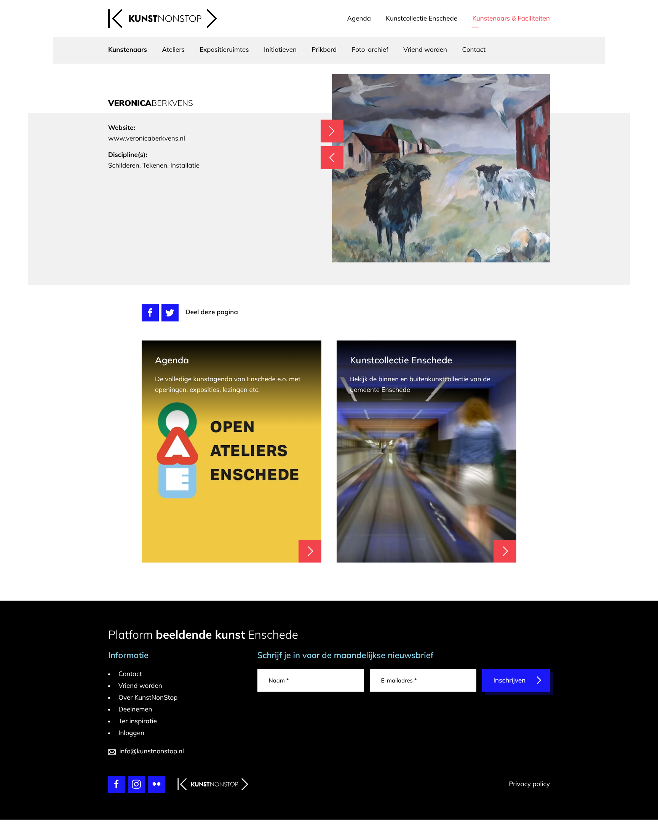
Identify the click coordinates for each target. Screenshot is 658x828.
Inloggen (131, 733)
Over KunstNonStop (147, 698)
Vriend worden (425, 50)
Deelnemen (135, 709)
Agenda (359, 18)
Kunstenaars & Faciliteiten (511, 18)
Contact (474, 50)
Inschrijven (510, 680)
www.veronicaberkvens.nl (146, 138)
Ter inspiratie (137, 721)
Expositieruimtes (224, 50)
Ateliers (173, 50)
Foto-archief (370, 50)
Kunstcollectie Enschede (421, 18)
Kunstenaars (127, 50)
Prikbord (324, 50)
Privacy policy (529, 784)
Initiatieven (280, 50)
